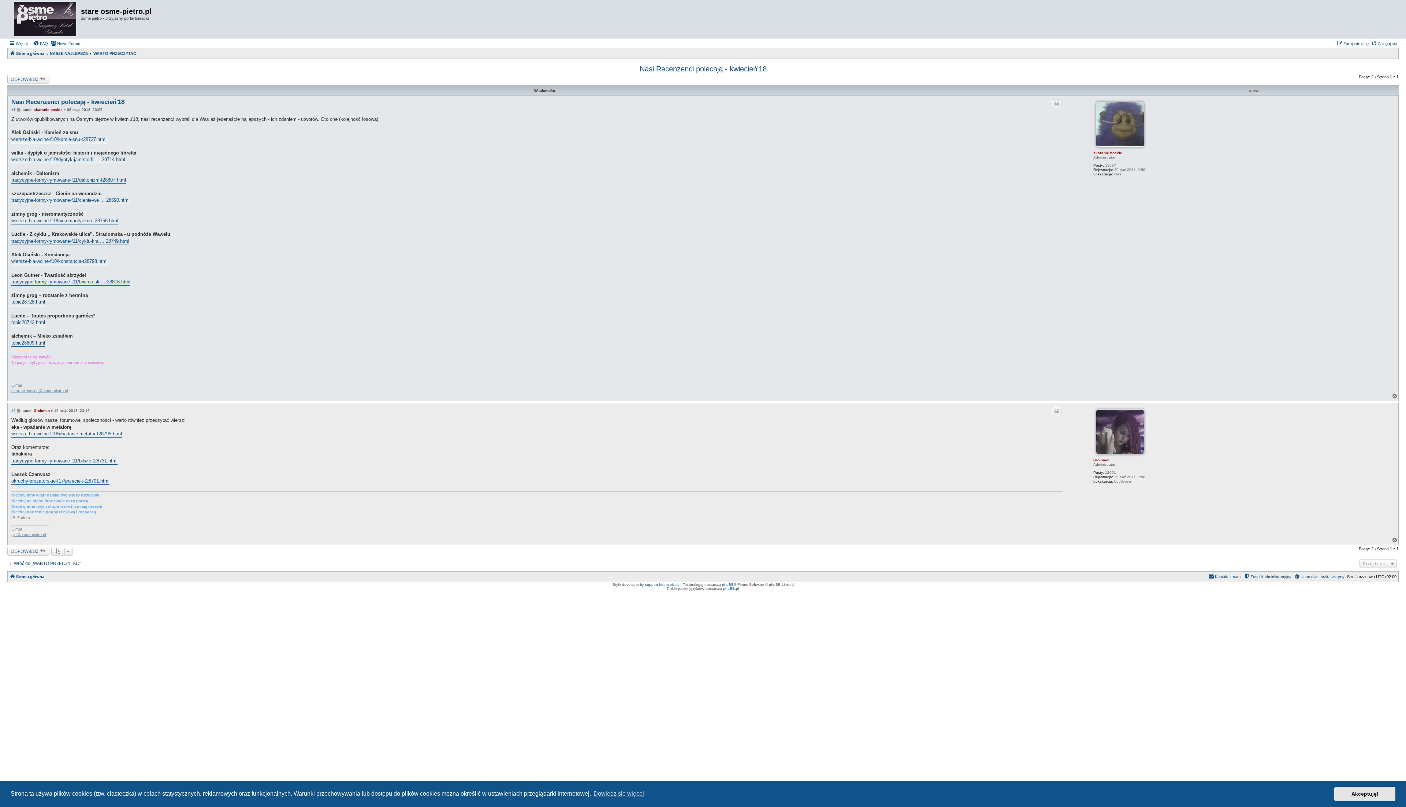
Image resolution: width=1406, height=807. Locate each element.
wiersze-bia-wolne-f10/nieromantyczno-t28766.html (64, 220)
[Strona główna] (45, 19)
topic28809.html (28, 343)
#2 (13, 411)
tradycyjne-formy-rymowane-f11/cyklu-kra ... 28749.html (70, 241)
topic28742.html (28, 322)
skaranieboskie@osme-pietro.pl (39, 390)
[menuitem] (40, 43)
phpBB (728, 585)
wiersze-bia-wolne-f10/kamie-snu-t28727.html (59, 139)
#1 (13, 110)
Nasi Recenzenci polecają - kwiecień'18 (703, 69)
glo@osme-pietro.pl (28, 534)
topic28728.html (28, 302)
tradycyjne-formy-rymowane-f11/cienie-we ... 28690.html (70, 200)
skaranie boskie (1107, 153)
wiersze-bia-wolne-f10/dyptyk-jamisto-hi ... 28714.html (68, 159)
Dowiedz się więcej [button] (619, 794)
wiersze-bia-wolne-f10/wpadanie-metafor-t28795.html (66, 433)
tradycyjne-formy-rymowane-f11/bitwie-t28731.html (64, 461)
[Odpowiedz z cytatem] (1056, 103)
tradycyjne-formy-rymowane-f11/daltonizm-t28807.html (68, 180)
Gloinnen (1101, 460)
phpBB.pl (731, 589)
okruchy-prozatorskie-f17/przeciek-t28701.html (60, 481)
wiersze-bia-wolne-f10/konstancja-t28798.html (59, 261)
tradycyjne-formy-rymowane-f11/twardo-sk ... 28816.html (70, 282)
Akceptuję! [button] (1365, 794)
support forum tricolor (663, 585)
